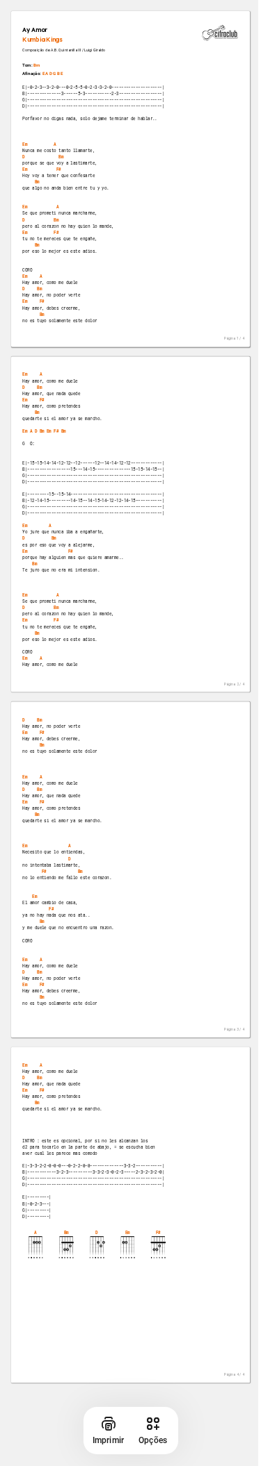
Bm (36, 65)
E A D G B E (52, 74)
